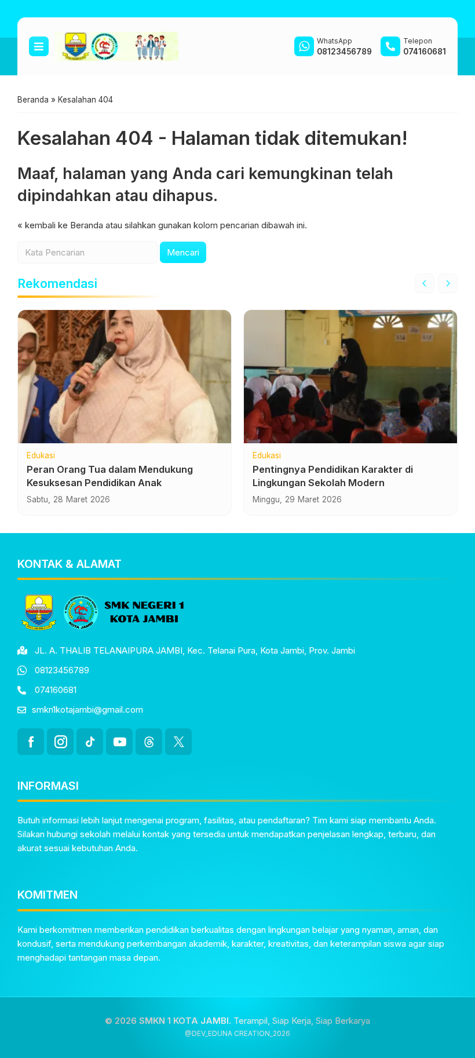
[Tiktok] (89, 741)
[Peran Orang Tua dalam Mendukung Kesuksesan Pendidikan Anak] (124, 376)
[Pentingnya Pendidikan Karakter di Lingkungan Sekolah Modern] (350, 376)
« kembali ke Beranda (60, 225)
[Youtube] (119, 741)
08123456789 (62, 670)
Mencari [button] (183, 252)
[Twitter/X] (178, 741)
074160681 (55, 689)
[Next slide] (448, 283)
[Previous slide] (424, 283)
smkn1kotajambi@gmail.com (87, 709)
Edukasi (41, 456)
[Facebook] (30, 741)
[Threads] (149, 741)
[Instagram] (60, 741)
